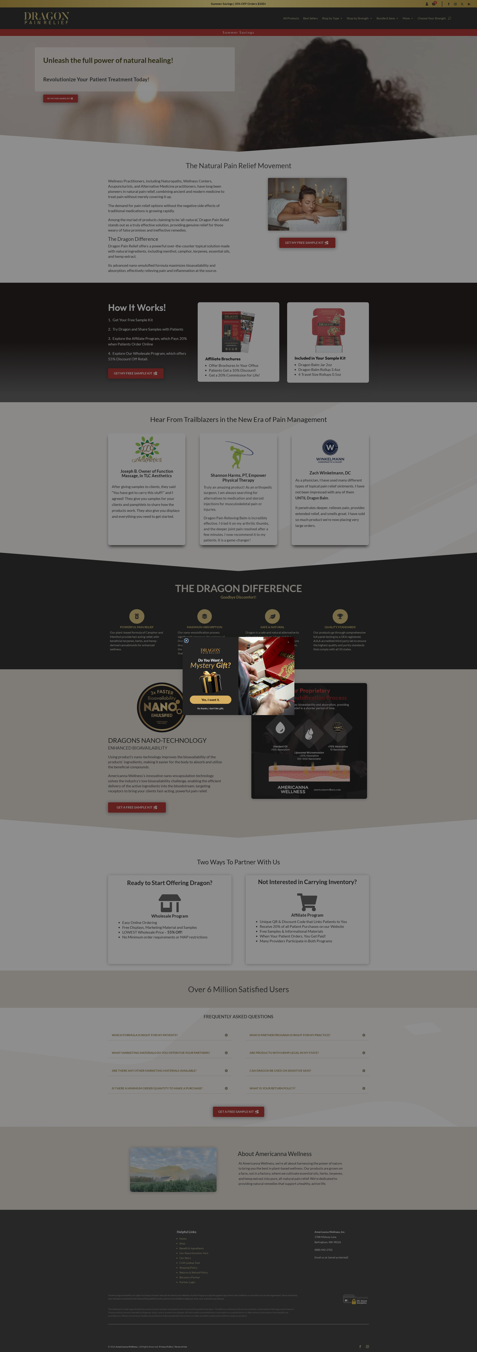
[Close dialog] (186, 640)
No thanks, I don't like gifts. (210, 708)
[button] (210, 673)
